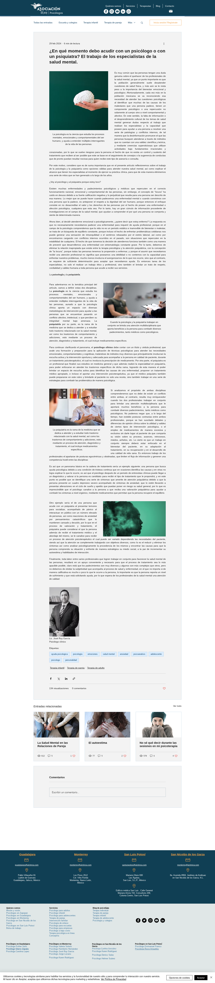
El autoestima (98, 742)
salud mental (109, 654)
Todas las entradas (43, 22)
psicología (77, 654)
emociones (93, 654)
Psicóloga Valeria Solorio (60, 946)
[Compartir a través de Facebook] (50, 678)
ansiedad (124, 654)
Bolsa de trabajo (13, 928)
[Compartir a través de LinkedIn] (66, 678)
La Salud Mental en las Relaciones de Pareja (52, 744)
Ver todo (177, 706)
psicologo (55, 660)
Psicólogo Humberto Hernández (63, 949)
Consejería (54, 935)
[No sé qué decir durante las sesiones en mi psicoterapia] (158, 724)
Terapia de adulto (96, 668)
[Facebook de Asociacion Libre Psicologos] (106, 11)
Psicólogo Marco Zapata (17, 949)
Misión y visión (13, 910)
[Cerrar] (211, 977)
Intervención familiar (58, 920)
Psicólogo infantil (57, 913)
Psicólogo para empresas (60, 928)
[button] (113, 6)
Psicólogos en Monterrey (17, 918)
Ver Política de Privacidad (113, 979)
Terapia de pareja (113, 22)
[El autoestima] (107, 724)
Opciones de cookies (179, 977)
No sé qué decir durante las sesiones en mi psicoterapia (158, 744)
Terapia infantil (90, 22)
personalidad (71, 660)
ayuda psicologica (59, 654)
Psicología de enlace (58, 923)
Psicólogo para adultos (59, 910)
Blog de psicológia (101, 908)
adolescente (156, 654)
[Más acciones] (164, 43)
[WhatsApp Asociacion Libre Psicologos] (128, 11)
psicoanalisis (139, 654)
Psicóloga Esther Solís (16, 946)
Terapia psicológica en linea (61, 933)
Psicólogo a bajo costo (59, 930)
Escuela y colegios (68, 22)
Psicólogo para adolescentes (62, 915)
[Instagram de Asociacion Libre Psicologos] (111, 11)
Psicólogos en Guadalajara (18, 915)
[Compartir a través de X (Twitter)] (58, 678)
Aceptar (201, 977)
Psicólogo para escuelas (60, 925)
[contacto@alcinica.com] (171, 11)
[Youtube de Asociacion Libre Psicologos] (117, 11)
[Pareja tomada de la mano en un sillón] (56, 724)
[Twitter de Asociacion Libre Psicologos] (144, 920)
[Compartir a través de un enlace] (73, 678)
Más (130, 22)
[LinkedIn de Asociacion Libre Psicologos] (123, 11)
